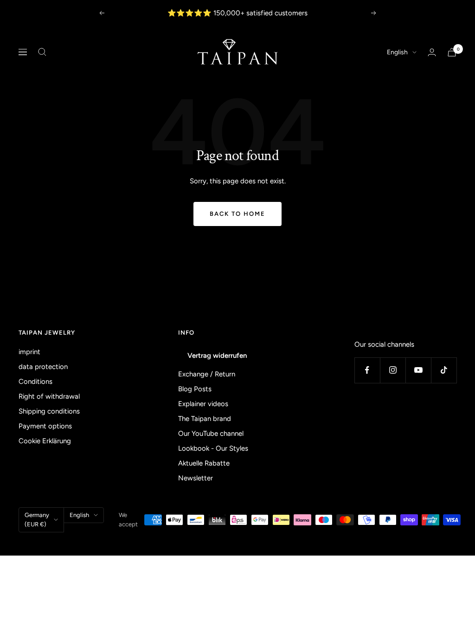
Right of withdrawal (49, 396)
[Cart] (451, 52)
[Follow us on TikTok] (443, 370)
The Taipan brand (204, 418)
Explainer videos (203, 404)
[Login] (432, 52)
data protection (43, 366)
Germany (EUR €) (37, 519)
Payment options (45, 426)
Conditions (35, 381)
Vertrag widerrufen (217, 355)
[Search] (42, 52)
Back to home (237, 213)
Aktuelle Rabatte (204, 463)
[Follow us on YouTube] (418, 370)
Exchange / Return (206, 374)
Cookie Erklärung (45, 441)
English (397, 52)
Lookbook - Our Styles (213, 448)
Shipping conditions (49, 411)
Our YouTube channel (211, 433)
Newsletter (195, 478)
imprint (29, 352)
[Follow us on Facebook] (367, 370)
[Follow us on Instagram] (392, 370)
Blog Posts (195, 389)
